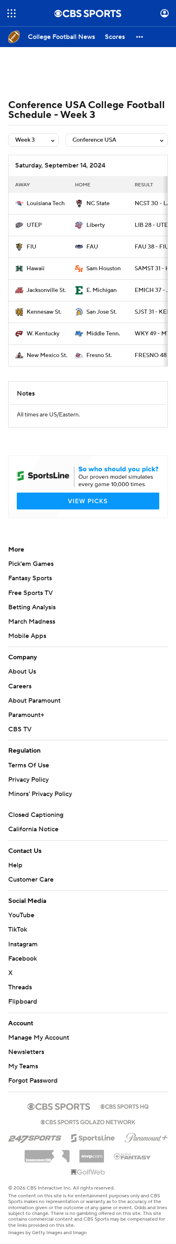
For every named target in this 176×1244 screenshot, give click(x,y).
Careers (20, 686)
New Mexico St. (47, 355)
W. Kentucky (43, 333)
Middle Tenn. (103, 333)
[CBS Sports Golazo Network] (88, 1121)
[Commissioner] (47, 1153)
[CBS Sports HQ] (124, 1106)
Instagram (23, 944)
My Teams (23, 1066)
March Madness (31, 621)
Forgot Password (33, 1081)
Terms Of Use (28, 765)
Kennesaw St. (44, 312)
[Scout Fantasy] (132, 1156)
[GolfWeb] (88, 1172)
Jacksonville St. (46, 290)
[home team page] (19, 203)
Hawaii (36, 268)
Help (15, 865)
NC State (98, 203)
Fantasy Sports (30, 578)
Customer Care (31, 879)
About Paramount (34, 701)
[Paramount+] (146, 1136)
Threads (20, 987)
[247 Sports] (34, 1137)
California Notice (33, 829)
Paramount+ (26, 715)
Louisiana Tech (46, 203)
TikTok (17, 929)
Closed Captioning (35, 815)
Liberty (95, 225)
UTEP (34, 225)
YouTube (21, 915)
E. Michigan (101, 290)
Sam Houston (103, 268)
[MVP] (91, 1153)
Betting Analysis (32, 607)
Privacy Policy (28, 780)
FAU (92, 247)
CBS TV (20, 729)
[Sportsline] (93, 1137)
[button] (11, 13)
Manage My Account (38, 1038)
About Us (22, 671)
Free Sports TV (30, 593)
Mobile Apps (27, 636)
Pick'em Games (31, 564)
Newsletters (26, 1052)
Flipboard (22, 1001)
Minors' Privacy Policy (40, 794)
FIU (31, 247)
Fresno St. (99, 355)
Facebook (22, 958)
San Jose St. (101, 312)
